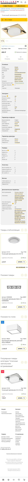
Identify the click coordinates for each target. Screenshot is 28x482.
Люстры (17, 412)
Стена (20, 192)
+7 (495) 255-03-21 (20, 6)
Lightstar (5, 46)
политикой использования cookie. (14, 463)
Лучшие (23, 221)
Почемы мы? (18, 436)
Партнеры (17, 444)
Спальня (17, 198)
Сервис (3, 434)
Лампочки (17, 421)
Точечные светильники (17, 8)
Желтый (21, 78)
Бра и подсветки (19, 415)
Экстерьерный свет (19, 419)
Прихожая (21, 198)
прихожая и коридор (19, 195)
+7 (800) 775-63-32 (7, 6)
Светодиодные (18, 208)
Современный (18, 76)
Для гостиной (18, 429)
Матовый (17, 125)
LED (15, 96)
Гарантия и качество (6, 440)
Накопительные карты (6, 413)
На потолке (20, 193)
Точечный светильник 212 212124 (12, 390)
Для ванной (18, 430)
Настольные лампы (19, 416)
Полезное (17, 443)
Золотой (17, 78)
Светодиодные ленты (20, 423)
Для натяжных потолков (20, 210)
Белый (16, 79)
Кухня (16, 200)
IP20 (16, 202)
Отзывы (17, 441)
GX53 (16, 107)
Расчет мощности (20, 83)
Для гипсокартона (18, 220)
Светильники (18, 413)
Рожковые (23, 222)
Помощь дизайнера (5, 441)
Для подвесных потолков (19, 212)
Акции (3, 409)
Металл (16, 81)
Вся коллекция (20, 267)
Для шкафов (17, 212)
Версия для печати (25, 46)
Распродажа (4, 412)
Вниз (16, 130)
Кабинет (21, 197)
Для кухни (17, 426)
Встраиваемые (5, 10)
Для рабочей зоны (19, 218)
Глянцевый (17, 142)
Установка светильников (6, 438)
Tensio (16, 70)
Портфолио (18, 438)
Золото (19, 79)
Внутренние (17, 222)
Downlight (17, 216)
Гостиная (20, 200)
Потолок (17, 192)
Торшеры (17, 418)
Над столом (22, 216)
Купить (20, 262)
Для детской (18, 427)
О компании (19, 434)
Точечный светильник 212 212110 (12, 254)
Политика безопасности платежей (14, 453)
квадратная (17, 129)
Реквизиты (17, 440)
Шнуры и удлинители (20, 424)
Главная (3, 8)
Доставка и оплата (5, 436)
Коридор (17, 197)
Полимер (21, 81)
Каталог (8, 8)
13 (15, 99)
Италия (11, 46)
